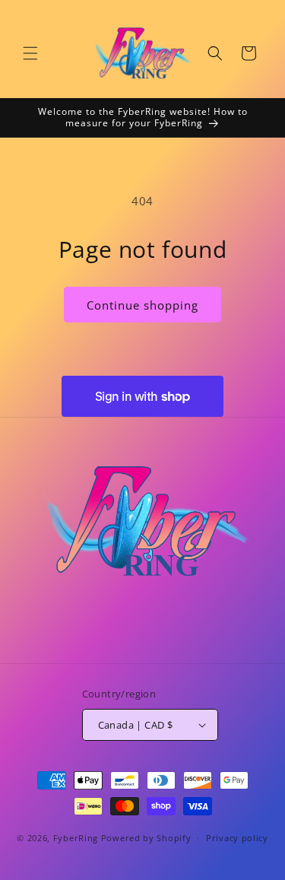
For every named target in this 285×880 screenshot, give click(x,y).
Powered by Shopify (146, 837)
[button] (30, 53)
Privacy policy (237, 837)
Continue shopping (142, 305)
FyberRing (75, 837)
